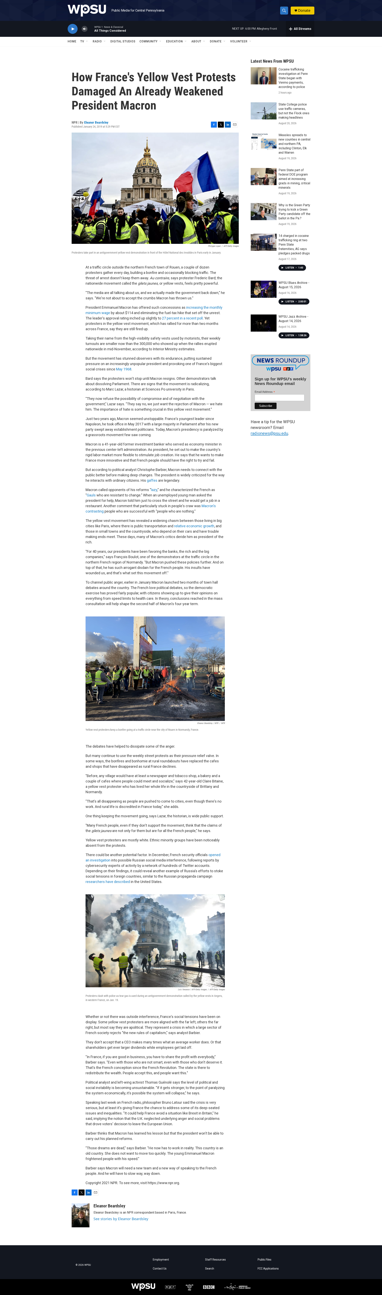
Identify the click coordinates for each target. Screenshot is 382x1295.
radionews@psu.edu (269, 433)
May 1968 (123, 369)
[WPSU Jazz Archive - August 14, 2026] (264, 323)
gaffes (152, 480)
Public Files (264, 1259)
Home (72, 41)
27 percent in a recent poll (182, 318)
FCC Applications (268, 1268)
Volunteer (239, 41)
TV (82, 41)
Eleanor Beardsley (96, 122)
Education (174, 41)
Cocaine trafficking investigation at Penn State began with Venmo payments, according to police (293, 78)
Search (209, 1268)
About (196, 41)
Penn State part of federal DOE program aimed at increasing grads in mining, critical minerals (294, 178)
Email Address (265, 392)
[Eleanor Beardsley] (81, 1215)
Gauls (91, 495)
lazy (154, 490)
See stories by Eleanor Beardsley (121, 1218)
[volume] (84, 28)
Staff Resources (215, 1259)
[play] (72, 29)
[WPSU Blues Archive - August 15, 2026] (264, 289)
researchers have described (108, 882)
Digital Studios (122, 41)
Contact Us (160, 1268)
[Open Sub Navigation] (87, 41)
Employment (161, 1259)
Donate (304, 10)
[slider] (91, 29)
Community (148, 41)
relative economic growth (194, 526)
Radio (97, 41)
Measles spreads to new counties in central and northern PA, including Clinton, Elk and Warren (294, 143)
